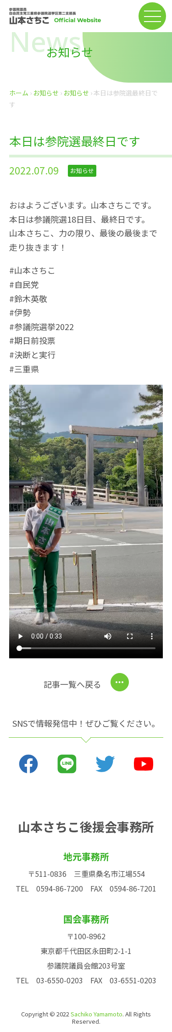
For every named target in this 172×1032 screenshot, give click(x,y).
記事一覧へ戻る (72, 684)
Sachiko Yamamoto (96, 1014)
